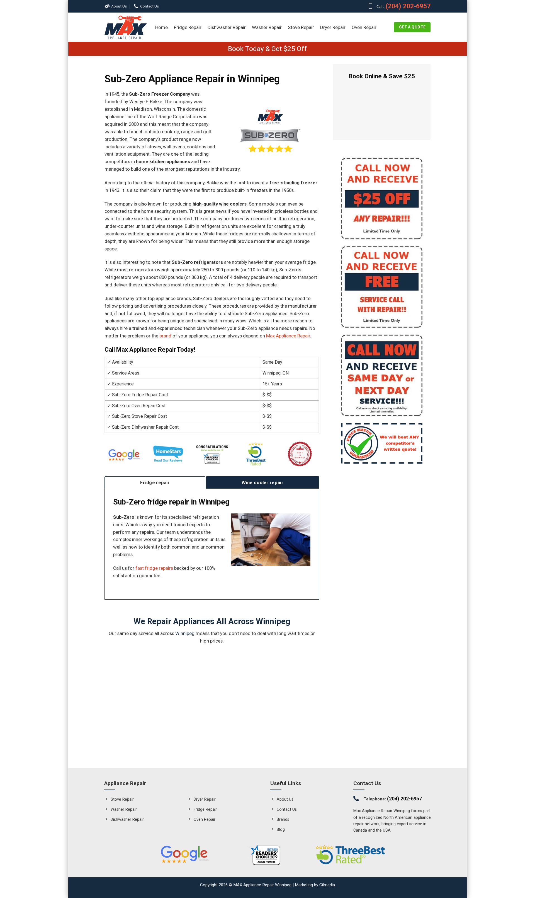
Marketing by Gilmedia (315, 884)
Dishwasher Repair (227, 27)
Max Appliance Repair (288, 336)
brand (165, 336)
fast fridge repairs (154, 568)
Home (161, 27)
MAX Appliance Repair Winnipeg (262, 884)
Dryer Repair (333, 27)
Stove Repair (301, 27)
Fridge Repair (187, 27)
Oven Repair (364, 27)
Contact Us (149, 6)
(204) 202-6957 (408, 6)
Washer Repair (267, 27)
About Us (119, 6)
